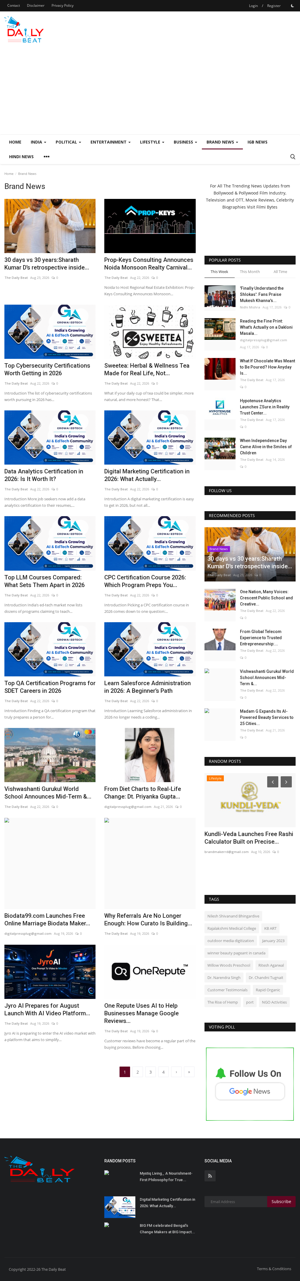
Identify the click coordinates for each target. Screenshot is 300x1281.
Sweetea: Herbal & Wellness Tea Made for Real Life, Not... (147, 369)
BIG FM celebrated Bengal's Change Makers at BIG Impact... (167, 1228)
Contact (13, 5)
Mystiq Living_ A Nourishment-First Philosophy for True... (166, 1176)
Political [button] (67, 142)
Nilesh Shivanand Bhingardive (233, 916)
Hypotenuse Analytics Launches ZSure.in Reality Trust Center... (264, 406)
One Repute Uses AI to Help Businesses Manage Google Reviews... (141, 1013)
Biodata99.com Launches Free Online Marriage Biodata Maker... (47, 919)
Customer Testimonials (227, 989)
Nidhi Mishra (250, 307)
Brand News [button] (221, 142)
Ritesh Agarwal (271, 965)
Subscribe (281, 1201)
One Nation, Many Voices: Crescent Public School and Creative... (266, 597)
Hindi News (21, 156)
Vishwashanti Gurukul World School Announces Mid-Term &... (47, 792)
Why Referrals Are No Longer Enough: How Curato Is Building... (148, 919)
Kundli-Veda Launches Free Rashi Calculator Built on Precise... (248, 837)
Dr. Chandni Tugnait (266, 977)
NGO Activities (274, 1002)
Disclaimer (36, 5)
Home (15, 142)
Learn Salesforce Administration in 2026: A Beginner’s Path (147, 687)
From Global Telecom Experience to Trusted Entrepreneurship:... (261, 637)
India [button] (37, 142)
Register (274, 5)
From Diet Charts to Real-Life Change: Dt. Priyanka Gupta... (142, 792)
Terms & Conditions (274, 1268)
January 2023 (273, 940)
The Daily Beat (16, 277)
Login (253, 5)
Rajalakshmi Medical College (231, 928)
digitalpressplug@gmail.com (127, 806)
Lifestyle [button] (150, 142)
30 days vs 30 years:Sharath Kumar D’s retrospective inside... (46, 263)
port (250, 1002)
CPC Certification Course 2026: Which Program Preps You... (145, 581)
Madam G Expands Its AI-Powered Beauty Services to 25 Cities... (267, 717)
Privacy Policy (63, 5)
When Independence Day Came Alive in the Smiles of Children (266, 446)
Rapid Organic (268, 989)
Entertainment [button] (109, 142)
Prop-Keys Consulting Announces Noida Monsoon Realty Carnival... (148, 263)
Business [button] (184, 142)
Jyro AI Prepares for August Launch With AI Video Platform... (47, 1009)
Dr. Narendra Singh (224, 977)
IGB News (257, 142)
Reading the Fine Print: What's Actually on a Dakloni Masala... (266, 327)
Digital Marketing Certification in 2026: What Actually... (147, 475)
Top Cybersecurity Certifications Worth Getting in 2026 (47, 369)
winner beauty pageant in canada (236, 953)
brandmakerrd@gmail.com (226, 852)
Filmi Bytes (266, 207)
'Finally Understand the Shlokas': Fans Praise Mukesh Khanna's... (262, 294)
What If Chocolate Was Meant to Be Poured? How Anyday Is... (267, 367)
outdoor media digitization (230, 940)
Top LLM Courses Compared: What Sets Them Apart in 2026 (44, 581)
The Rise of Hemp (222, 1002)
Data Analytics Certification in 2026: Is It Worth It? (43, 475)
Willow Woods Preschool (228, 965)
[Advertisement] (150, 91)
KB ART (270, 928)
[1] (292, 5)
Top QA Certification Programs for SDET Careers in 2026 (50, 687)
